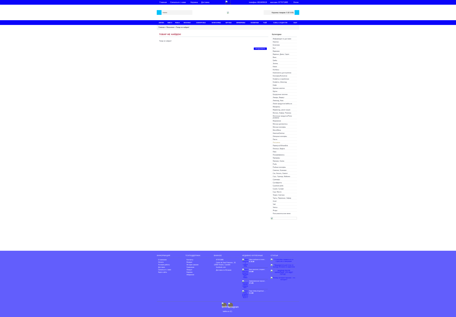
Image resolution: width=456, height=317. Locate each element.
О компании (162, 260)
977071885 (219, 260)
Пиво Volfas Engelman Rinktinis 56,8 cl (257, 291)
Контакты (190, 260)
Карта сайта (162, 272)
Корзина (189, 272)
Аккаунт (189, 270)
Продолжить (260, 49)
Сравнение (190, 267)
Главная (162, 27)
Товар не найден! (182, 27)
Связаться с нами (164, 270)
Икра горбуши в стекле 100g (257, 259)
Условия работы (164, 265)
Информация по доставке (282, 39)
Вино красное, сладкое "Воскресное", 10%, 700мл (257, 269)
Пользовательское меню (282, 213)
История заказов (192, 265)
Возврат (189, 262)
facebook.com (221, 267)
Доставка (161, 267)
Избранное (190, 275)
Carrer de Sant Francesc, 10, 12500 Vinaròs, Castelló (225, 264)
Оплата (161, 262)
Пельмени (170, 27)
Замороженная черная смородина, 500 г (257, 281)
